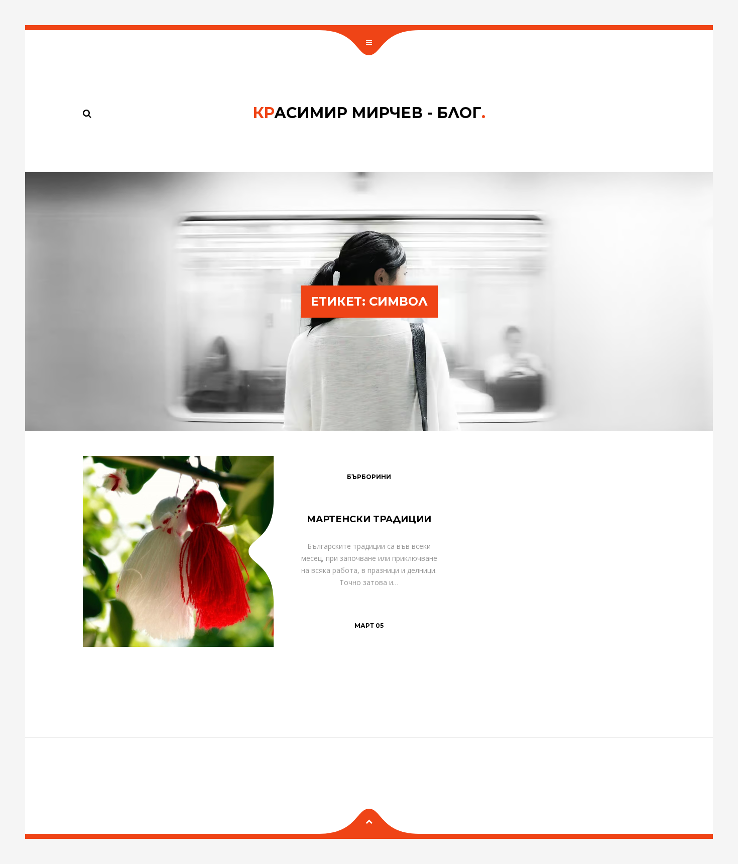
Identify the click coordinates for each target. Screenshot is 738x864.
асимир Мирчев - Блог (369, 113)
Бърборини (369, 477)
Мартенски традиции (369, 519)
